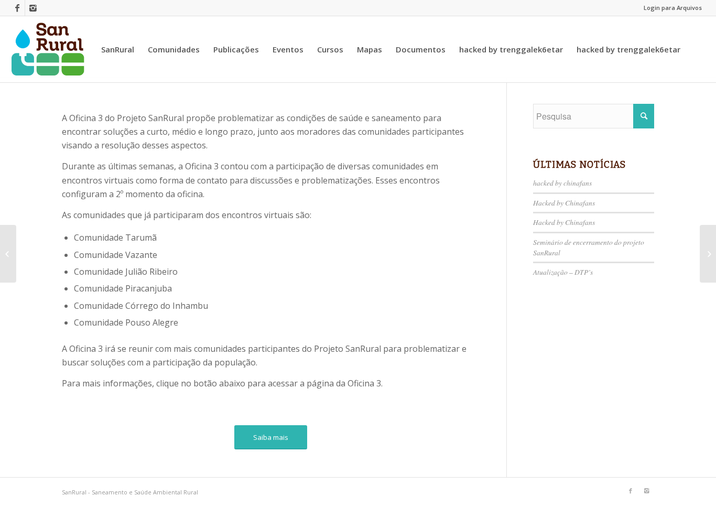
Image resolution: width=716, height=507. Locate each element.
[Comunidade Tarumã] (708, 254)
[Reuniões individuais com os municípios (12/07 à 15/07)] (8, 254)
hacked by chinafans (562, 183)
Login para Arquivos (673, 8)
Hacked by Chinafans (564, 203)
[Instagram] (33, 8)
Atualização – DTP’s (563, 272)
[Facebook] (17, 8)
